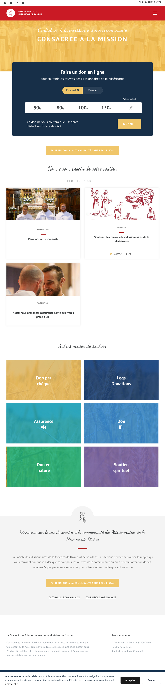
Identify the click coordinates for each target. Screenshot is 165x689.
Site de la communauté (149, 2)
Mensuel (92, 90)
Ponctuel (71, 90)
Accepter (130, 680)
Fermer (151, 680)
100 (83, 108)
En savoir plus (11, 684)
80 (60, 108)
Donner (129, 124)
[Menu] (155, 13)
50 (37, 108)
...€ (129, 108)
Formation (43, 229)
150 (106, 108)
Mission (121, 227)
